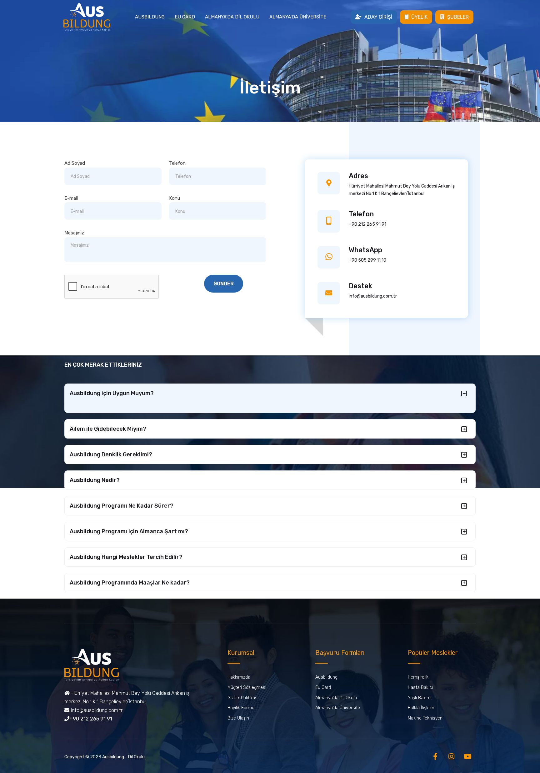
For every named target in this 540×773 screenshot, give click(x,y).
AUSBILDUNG (150, 17)
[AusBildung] (86, 16)
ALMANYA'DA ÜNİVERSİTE (297, 17)
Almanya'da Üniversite (337, 707)
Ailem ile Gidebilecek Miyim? (108, 428)
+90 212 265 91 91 (367, 224)
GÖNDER (223, 284)
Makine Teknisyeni (425, 718)
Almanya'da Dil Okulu (336, 697)
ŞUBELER (457, 17)
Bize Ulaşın (238, 718)
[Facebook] (435, 757)
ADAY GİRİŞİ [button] (377, 17)
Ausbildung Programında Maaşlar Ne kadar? (130, 582)
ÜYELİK (419, 17)
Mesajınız (74, 233)
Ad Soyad (74, 163)
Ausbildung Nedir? (95, 480)
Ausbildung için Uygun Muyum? (112, 393)
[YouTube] (468, 757)
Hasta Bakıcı (420, 687)
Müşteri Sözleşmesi (247, 687)
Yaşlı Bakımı (420, 697)
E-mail (71, 198)
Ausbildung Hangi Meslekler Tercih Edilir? (126, 557)
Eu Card (323, 687)
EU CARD (185, 17)
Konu (174, 198)
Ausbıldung (326, 677)
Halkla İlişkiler (421, 707)
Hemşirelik (418, 677)
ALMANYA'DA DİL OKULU (232, 17)
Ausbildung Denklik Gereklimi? (111, 454)
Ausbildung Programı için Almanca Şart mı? (129, 531)
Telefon (177, 163)
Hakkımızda (239, 677)
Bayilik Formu (241, 707)
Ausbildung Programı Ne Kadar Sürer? (121, 505)
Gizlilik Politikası (243, 697)
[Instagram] (451, 757)
